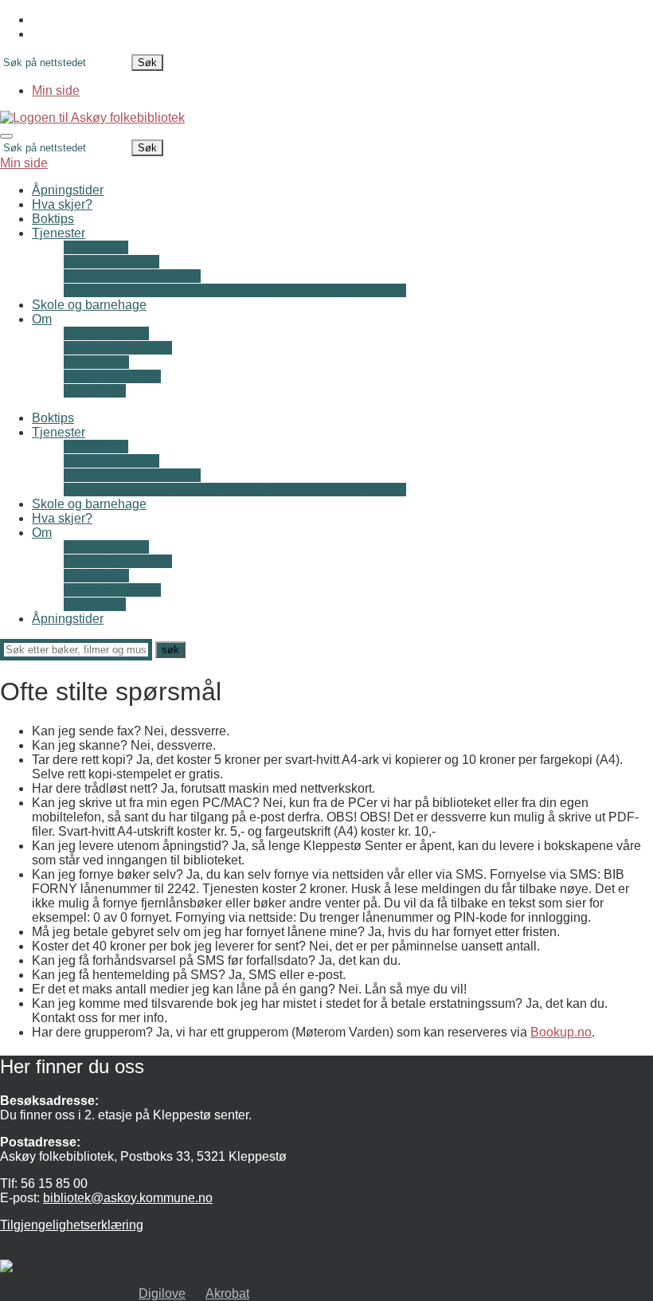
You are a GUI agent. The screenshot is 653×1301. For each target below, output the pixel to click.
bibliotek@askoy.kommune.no (128, 1198)
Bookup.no (561, 1032)
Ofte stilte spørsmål (118, 348)
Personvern (96, 362)
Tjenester (58, 233)
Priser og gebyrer (112, 376)
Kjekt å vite (95, 391)
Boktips (53, 218)
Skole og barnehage (89, 305)
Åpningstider (68, 190)
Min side (56, 90)
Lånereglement (106, 333)
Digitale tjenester (111, 261)
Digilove (162, 1293)
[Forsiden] (92, 117)
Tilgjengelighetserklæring (71, 1225)
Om (42, 319)
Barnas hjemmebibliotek (132, 276)
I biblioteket (96, 247)
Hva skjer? (62, 204)
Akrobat (227, 1293)
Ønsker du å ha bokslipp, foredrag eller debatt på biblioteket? (235, 290)
